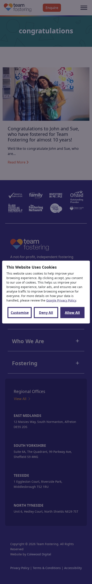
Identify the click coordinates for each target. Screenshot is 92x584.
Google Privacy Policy (61, 300)
